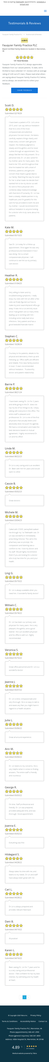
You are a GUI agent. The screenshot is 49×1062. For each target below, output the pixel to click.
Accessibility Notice (28, 1021)
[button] (45, 11)
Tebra (35, 1053)
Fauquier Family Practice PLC (12, 34)
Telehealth (20, 2)
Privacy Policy (35, 1015)
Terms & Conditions (9, 1021)
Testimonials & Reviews (34, 34)
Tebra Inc (24, 1015)
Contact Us (43, 1021)
